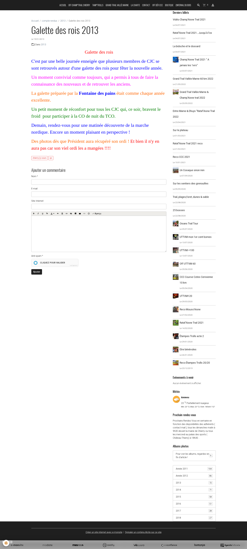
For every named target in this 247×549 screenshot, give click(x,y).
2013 (62, 20)
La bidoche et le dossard (186, 46)
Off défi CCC (157, 5)
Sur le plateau (180, 130)
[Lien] (66, 214)
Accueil (62, 5)
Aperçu (97, 213)
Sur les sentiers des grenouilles (190, 183)
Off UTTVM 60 (188, 263)
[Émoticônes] (88, 214)
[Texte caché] (71, 214)
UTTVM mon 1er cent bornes (196, 237)
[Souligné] (42, 214)
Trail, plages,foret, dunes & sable (191, 197)
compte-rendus (49, 20)
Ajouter (36, 271)
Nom (33, 176)
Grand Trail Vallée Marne (117, 5)
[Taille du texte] (47, 214)
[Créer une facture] (139, 545)
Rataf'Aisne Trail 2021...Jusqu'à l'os (192, 32)
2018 (194, 517)
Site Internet (37, 201)
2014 (194, 489)
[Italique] (38, 214)
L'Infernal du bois (183, 5)
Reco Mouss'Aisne (190, 309)
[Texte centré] (62, 214)
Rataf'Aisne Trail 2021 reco (188, 143)
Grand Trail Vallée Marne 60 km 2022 (193, 78)
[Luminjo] (199, 545)
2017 (194, 510)
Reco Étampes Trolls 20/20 (195, 362)
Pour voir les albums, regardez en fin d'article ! (194, 456)
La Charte (135, 5)
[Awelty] (108, 545)
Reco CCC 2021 (181, 157)
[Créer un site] (17, 545)
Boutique (169, 5)
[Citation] (57, 214)
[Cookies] (6, 543)
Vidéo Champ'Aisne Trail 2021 (189, 19)
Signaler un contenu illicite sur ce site (143, 532)
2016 (194, 503)
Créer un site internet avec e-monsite (104, 532)
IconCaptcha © (73, 265)
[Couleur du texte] (52, 214)
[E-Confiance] (169, 545)
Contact (146, 5)
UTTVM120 (186, 296)
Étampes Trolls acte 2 (192, 336)
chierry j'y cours (39, 158)
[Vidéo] (80, 214)
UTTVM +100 (187, 250)
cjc (51, 158)
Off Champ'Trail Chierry (79, 5)
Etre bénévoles (188, 349)
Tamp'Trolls (97, 5)
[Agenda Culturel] (230, 545)
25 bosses (179, 210)
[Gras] (33, 214)
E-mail (34, 188)
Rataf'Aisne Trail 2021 (192, 322)
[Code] (84, 214)
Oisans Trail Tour (189, 223)
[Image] (75, 214)
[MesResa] (78, 545)
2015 (194, 496)
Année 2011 (194, 468)
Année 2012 (194, 475)
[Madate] (47, 545)
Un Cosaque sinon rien (192, 170)
